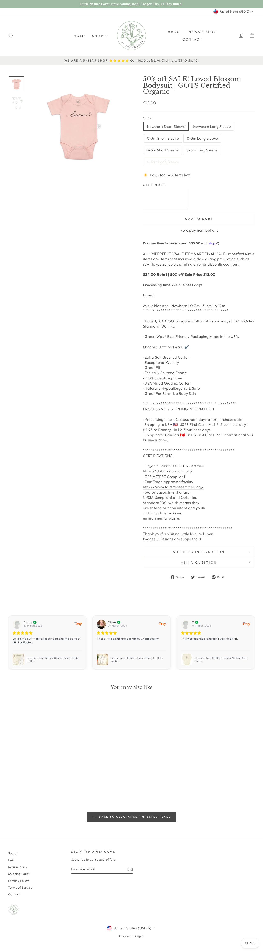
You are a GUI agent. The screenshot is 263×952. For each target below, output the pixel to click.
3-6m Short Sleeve (163, 150)
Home (80, 36)
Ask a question (199, 562)
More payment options (199, 230)
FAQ (11, 860)
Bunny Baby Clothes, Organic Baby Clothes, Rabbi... (137, 659)
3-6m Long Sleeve (202, 150)
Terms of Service (20, 887)
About (175, 32)
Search (13, 853)
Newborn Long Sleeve (212, 126)
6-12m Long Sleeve (163, 161)
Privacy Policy (18, 881)
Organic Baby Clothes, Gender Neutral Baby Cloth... (52, 659)
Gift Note (154, 185)
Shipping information (199, 552)
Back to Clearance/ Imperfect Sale (134, 816)
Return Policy (18, 867)
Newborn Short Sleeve (166, 126)
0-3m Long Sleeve (202, 138)
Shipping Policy (19, 874)
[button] (250, 642)
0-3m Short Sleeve (163, 138)
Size (147, 118)
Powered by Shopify (131, 936)
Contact (192, 39)
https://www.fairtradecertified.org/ (173, 487)
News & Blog (203, 32)
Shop (98, 36)
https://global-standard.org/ (168, 471)
